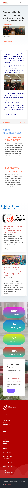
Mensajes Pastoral (7, 420)
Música (4, 437)
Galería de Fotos (6, 424)
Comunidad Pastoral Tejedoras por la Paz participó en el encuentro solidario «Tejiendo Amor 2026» (13, 170)
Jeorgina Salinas (8, 24)
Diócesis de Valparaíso (8, 474)
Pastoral (10, 41)
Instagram (5, 443)
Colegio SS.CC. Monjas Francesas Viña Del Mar (8, 466)
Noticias (5, 41)
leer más (7, 159)
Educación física (6, 441)
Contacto (11, 390)
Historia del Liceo (7, 418)
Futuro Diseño (8, 484)
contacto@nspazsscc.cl (15, 381)
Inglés (4, 439)
